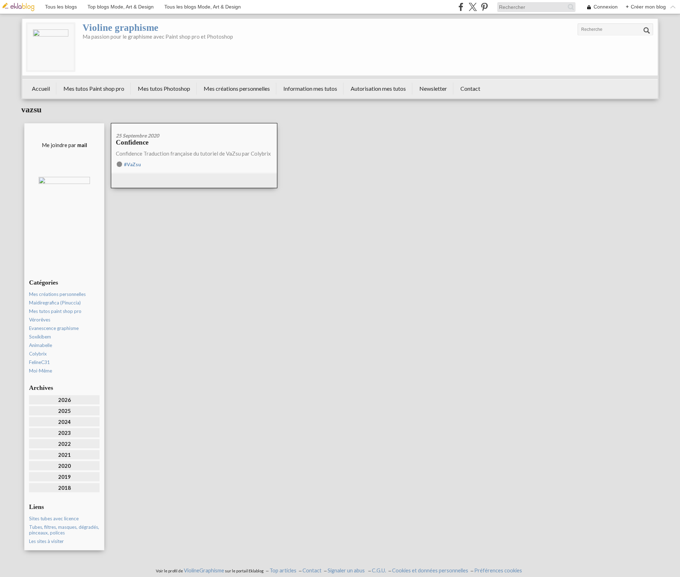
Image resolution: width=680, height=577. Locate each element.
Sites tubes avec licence (54, 518)
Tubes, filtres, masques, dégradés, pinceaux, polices (64, 530)
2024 (64, 422)
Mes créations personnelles (237, 88)
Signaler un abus (347, 570)
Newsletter (433, 88)
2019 (64, 477)
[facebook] (461, 7)
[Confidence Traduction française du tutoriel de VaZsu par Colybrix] (194, 125)
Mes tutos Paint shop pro (93, 88)
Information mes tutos (310, 88)
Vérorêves (39, 320)
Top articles (283, 570)
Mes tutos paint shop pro (55, 311)
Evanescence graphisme (54, 328)
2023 (64, 433)
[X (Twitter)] (472, 7)
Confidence (132, 142)
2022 (64, 444)
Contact (470, 88)
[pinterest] (484, 7)
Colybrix (38, 354)
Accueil (41, 88)
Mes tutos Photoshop (164, 88)
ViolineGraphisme (204, 570)
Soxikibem (40, 337)
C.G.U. (379, 570)
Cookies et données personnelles (430, 570)
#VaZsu (132, 164)
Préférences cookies (498, 570)
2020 (64, 466)
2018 (64, 487)
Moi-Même (40, 371)
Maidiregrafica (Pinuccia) (55, 303)
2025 (64, 411)
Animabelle (40, 345)
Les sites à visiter (46, 541)
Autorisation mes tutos (378, 88)
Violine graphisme (120, 27)
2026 (64, 400)
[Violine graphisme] (50, 47)
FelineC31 (39, 362)
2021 (64, 455)
